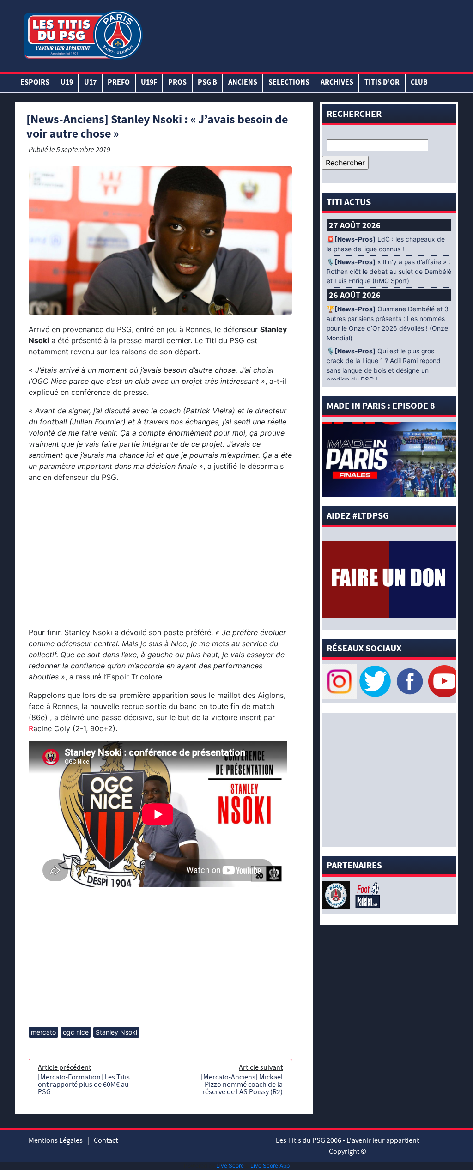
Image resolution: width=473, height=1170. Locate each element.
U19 (67, 83)
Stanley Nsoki (116, 1032)
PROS (177, 83)
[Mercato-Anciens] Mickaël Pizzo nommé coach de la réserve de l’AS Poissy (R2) (242, 1085)
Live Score (230, 1165)
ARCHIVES (337, 83)
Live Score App (270, 1165)
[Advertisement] (301, 34)
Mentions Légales (56, 1140)
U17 (90, 83)
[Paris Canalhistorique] (337, 894)
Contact (106, 1140)
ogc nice (76, 1032)
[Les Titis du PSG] (83, 34)
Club (419, 83)
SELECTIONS (288, 83)
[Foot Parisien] (366, 894)
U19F (149, 83)
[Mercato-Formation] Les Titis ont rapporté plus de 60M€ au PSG (84, 1085)
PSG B (207, 83)
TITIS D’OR (382, 83)
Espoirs (34, 83)
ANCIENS (242, 83)
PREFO (119, 83)
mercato (43, 1032)
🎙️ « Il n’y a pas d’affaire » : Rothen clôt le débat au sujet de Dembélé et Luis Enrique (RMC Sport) (389, 271)
